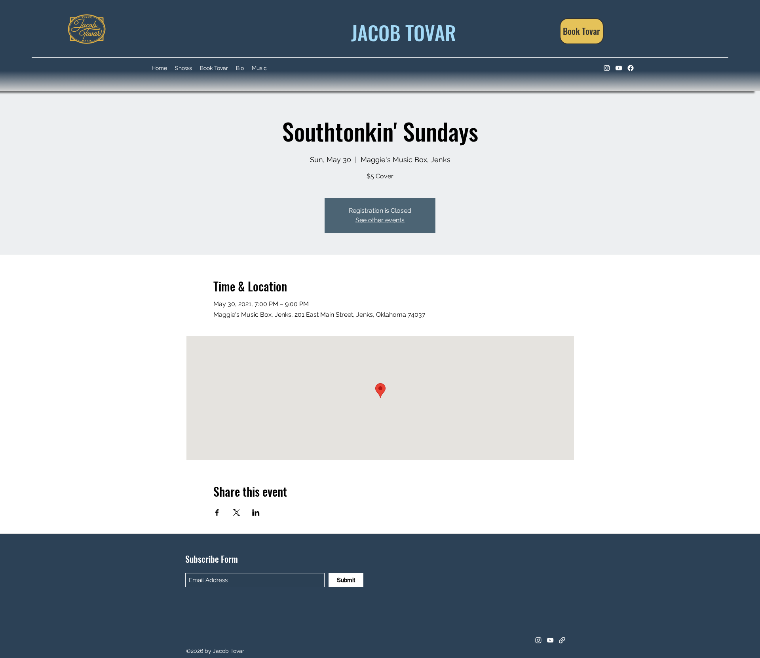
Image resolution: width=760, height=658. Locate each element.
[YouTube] (619, 68)
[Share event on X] (236, 512)
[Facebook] (631, 68)
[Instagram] (607, 68)
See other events (380, 220)
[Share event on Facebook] (217, 512)
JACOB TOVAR (401, 32)
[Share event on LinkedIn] (256, 512)
